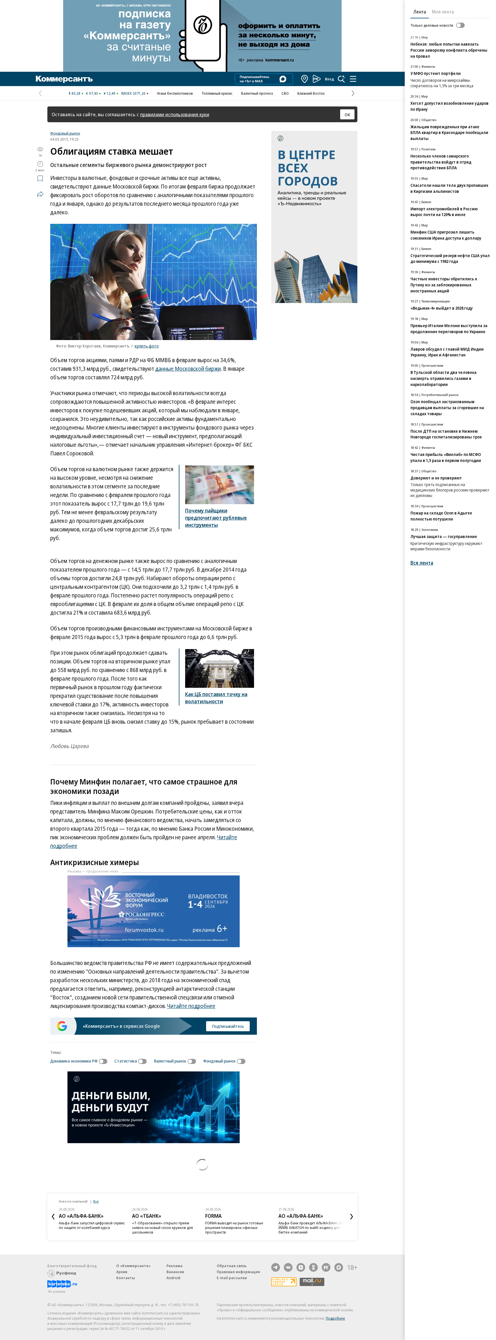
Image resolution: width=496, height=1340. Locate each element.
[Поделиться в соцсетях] (40, 194)
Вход (329, 78)
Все (95, 1201)
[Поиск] (341, 79)
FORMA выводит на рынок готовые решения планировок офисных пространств (234, 1227)
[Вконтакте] (288, 1267)
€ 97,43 (92, 93)
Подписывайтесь (228, 1026)
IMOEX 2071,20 (133, 93)
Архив (121, 1271)
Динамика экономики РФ (74, 1061)
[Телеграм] (275, 1267)
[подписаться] (104, 1061)
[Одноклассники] (313, 1267)
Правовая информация (238, 1271)
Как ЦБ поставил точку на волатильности (216, 698)
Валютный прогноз (257, 93)
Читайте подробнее (191, 1006)
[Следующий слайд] (351, 1216)
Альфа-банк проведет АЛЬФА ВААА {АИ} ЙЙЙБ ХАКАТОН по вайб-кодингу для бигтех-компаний (311, 1227)
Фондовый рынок (65, 133)
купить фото (147, 346)
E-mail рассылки (232, 1277)
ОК (347, 114)
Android (173, 1277)
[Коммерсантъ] (64, 79)
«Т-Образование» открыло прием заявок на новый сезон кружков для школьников (162, 1227)
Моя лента (443, 12)
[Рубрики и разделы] (353, 79)
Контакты (125, 1277)
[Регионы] (305, 79)
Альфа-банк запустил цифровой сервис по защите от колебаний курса (92, 1225)
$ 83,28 (74, 93)
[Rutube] (326, 1267)
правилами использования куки (174, 114)
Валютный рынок (170, 1061)
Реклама (174, 1265)
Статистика (126, 1061)
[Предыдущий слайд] (53, 1216)
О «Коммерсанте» (133, 1265)
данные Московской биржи (188, 368)
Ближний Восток (311, 93)
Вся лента (421, 563)
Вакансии (175, 1271)
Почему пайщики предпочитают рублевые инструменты (216, 517)
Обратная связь (232, 1265)
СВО (285, 93)
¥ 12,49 (109, 93)
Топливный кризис (217, 93)
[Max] (338, 1267)
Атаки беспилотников (175, 93)
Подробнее (335, 1318)
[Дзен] (301, 1267)
